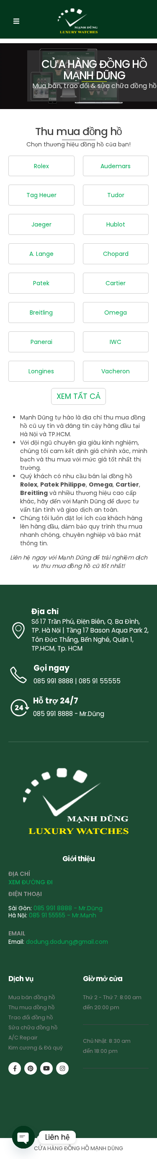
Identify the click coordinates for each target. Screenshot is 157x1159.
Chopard (116, 254)
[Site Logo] (79, 21)
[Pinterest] (30, 1068)
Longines (41, 371)
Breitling (41, 312)
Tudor (115, 195)
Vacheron (115, 371)
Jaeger (41, 224)
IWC (115, 342)
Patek (41, 283)
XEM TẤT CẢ (78, 396)
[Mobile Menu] (16, 21)
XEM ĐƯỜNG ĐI (30, 882)
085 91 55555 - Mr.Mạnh (62, 915)
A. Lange (41, 254)
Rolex (41, 166)
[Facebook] (14, 1068)
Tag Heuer (41, 195)
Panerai (41, 342)
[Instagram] (62, 1068)
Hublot (115, 224)
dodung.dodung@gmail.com (67, 942)
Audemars (115, 166)
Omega (115, 312)
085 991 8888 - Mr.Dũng (68, 908)
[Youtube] (46, 1068)
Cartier (116, 283)
